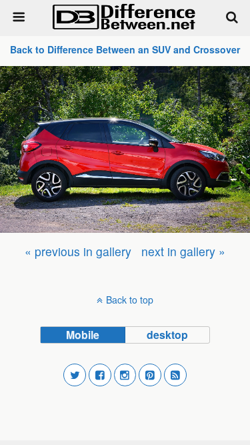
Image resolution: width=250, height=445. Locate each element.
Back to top (129, 299)
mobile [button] (82, 334)
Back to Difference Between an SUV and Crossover (125, 49)
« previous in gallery (78, 251)
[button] (74, 375)
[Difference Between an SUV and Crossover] (125, 149)
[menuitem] (78, 251)
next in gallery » (183, 251)
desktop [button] (167, 334)
